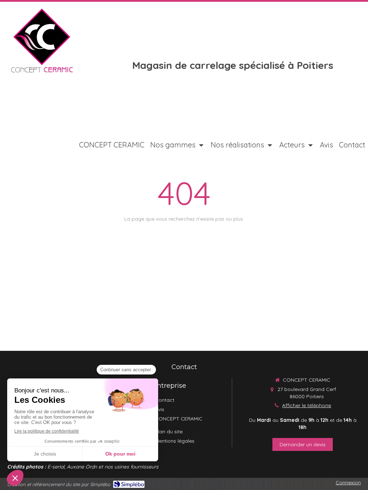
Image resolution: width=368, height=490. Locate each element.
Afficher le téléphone (306, 405)
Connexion (348, 482)
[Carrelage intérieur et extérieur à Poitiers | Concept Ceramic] (42, 40)
